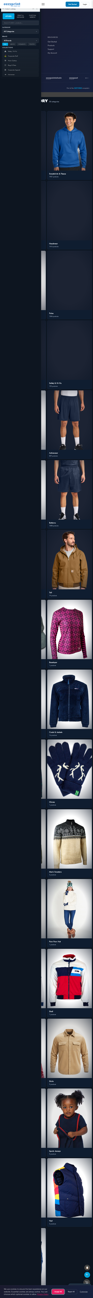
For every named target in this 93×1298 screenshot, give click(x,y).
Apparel (8, 16)
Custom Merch (32, 16)
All (5, 44)
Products (51, 45)
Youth (32, 44)
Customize (84, 1292)
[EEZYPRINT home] (12, 4)
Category (6, 27)
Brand (4, 36)
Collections (7, 47)
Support (51, 49)
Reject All (71, 1292)
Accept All (58, 1292)
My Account (52, 53)
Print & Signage (20, 16)
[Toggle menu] (43, 4)
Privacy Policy (42, 1294)
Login (85, 4)
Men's (12, 44)
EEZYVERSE (78, 88)
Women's (21, 44)
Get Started (72, 4)
